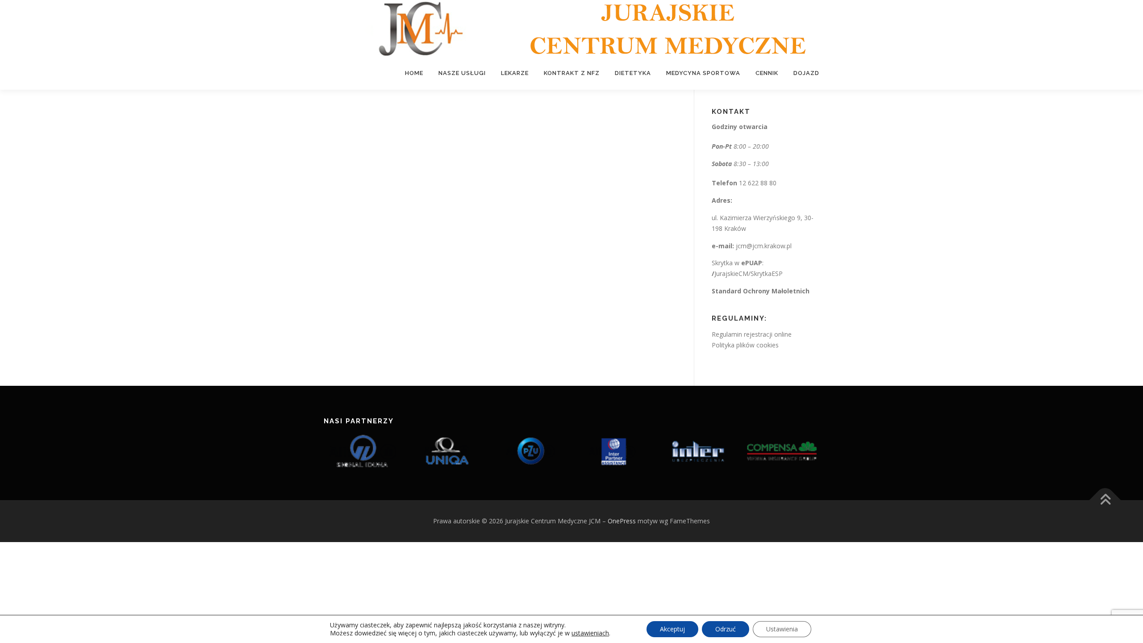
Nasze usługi (462, 73)
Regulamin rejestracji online (752, 334)
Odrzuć (725, 629)
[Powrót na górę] (1105, 500)
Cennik (766, 73)
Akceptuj (672, 629)
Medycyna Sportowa (703, 73)
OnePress (622, 521)
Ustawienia (782, 629)
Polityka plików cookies (745, 345)
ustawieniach (590, 633)
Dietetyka (633, 73)
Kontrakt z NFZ (572, 73)
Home (414, 73)
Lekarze (515, 73)
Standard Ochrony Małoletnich (760, 291)
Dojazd (806, 73)
